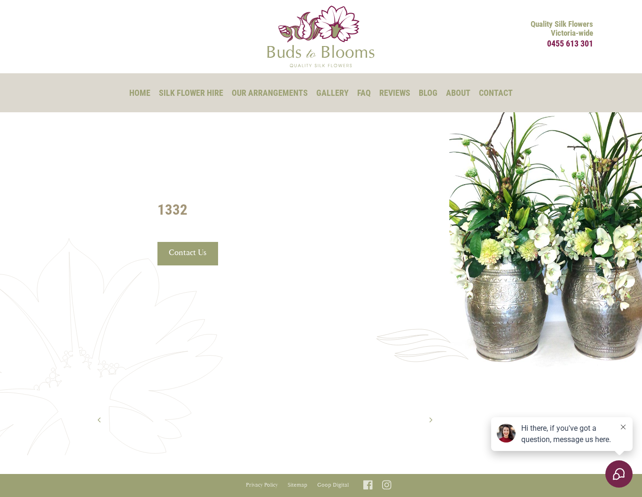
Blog (428, 92)
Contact (496, 92)
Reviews (394, 92)
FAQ (364, 92)
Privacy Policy (262, 485)
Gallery (332, 92)
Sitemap (297, 485)
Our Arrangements (270, 92)
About (458, 92)
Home (139, 92)
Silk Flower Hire (191, 92)
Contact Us (187, 253)
